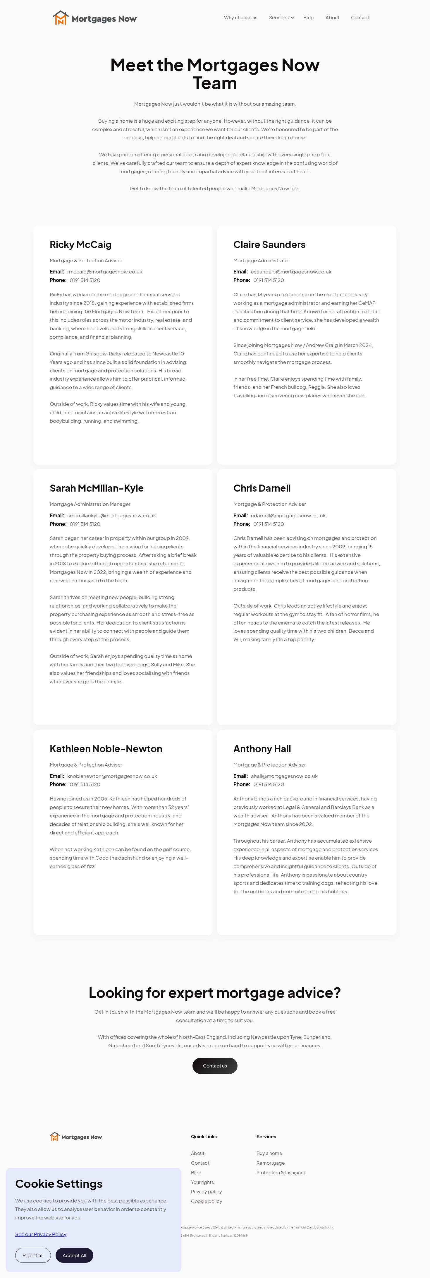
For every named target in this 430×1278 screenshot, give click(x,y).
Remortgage (271, 1163)
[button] (279, 17)
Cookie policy (206, 1201)
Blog (308, 17)
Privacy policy (206, 1191)
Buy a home (269, 1153)
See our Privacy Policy (40, 1234)
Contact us (215, 1066)
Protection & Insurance (282, 1172)
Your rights (202, 1182)
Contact (360, 17)
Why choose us (240, 17)
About (332, 17)
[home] (95, 17)
